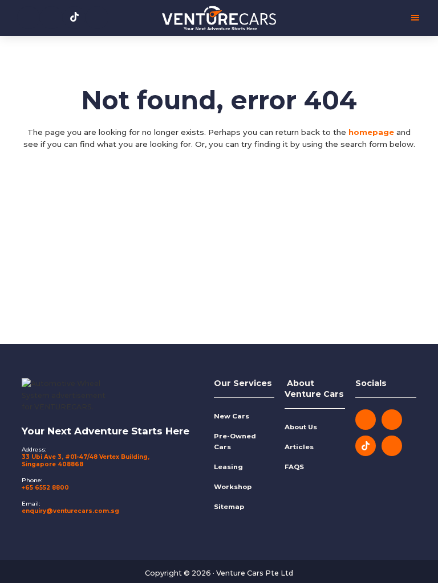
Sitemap (229, 507)
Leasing (228, 467)
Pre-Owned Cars (235, 441)
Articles (299, 447)
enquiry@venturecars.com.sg (70, 511)
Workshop (233, 487)
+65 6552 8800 (45, 487)
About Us (301, 427)
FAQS (294, 467)
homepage (371, 132)
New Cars (231, 416)
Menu (348, 17)
